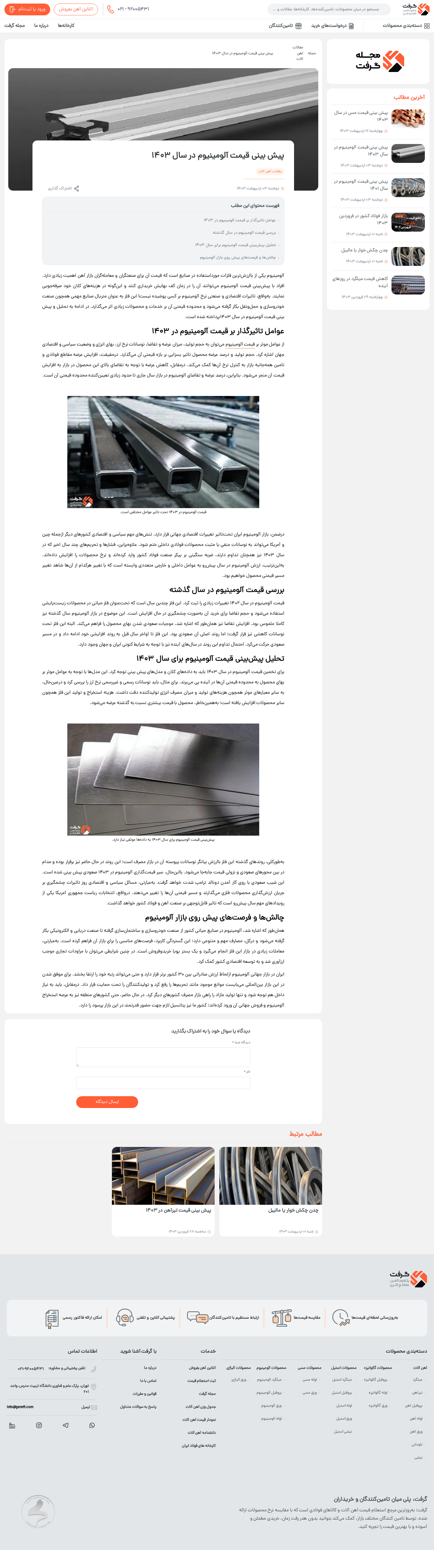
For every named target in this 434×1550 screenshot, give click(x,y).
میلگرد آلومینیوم (269, 1380)
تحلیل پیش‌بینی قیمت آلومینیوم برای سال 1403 (235, 245)
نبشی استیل (343, 1432)
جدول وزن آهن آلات (201, 1407)
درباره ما (41, 26)
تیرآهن (417, 1393)
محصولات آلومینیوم (271, 1368)
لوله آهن (416, 1419)
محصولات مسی (310, 1368)
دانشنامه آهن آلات (202, 1433)
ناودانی (417, 1445)
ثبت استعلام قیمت (201, 1381)
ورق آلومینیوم (271, 1406)
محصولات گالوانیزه (378, 1368)
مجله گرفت (14, 26)
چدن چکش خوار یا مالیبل (293, 1211)
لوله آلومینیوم (271, 1419)
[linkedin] (12, 1425)
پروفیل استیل (342, 1393)
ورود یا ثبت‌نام (32, 9)
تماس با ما (148, 1381)
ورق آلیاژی (239, 1380)
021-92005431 (31, 1369)
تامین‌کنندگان (281, 26)
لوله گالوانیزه (378, 1393)
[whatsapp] (92, 1425)
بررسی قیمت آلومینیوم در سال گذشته (244, 233)
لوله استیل (344, 1406)
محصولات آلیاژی (238, 1368)
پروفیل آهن (413, 1406)
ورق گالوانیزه (378, 1406)
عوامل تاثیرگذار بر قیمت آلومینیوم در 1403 (240, 220)
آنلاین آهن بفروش (76, 9)
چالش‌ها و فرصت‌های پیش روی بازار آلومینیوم (238, 258)
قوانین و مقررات (144, 1394)
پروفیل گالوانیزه (375, 1380)
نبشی (418, 1458)
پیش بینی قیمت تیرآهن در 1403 (178, 1211)
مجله (312, 53)
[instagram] (39, 1425)
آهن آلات (420, 1368)
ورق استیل (344, 1419)
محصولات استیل (344, 1368)
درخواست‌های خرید (329, 26)
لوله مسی (310, 1380)
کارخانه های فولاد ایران (199, 1446)
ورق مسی (310, 1393)
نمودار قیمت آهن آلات (199, 1420)
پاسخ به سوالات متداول (138, 1407)
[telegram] (65, 1425)
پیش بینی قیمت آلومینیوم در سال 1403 (242, 53)
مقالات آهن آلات (298, 53)
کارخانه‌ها (66, 26)
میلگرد (417, 1380)
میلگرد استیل (342, 1380)
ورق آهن (416, 1432)
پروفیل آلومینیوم (269, 1393)
